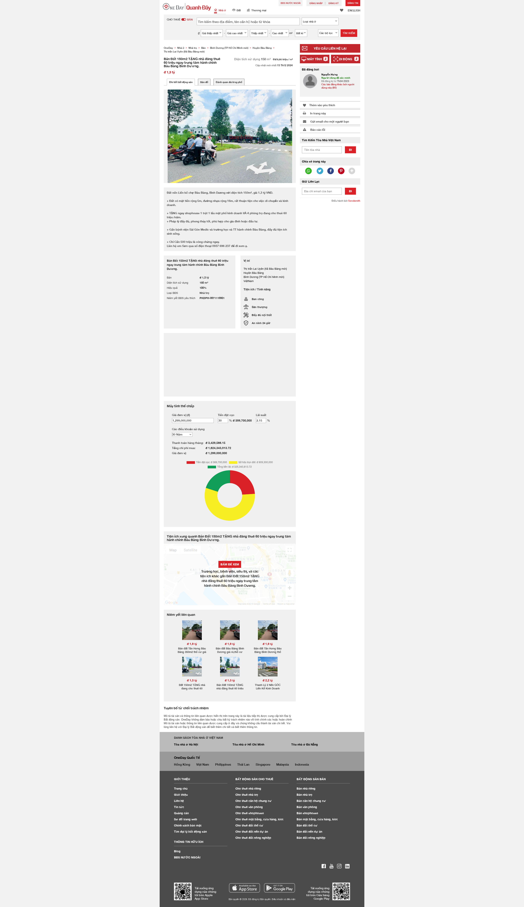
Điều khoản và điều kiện (283, 899)
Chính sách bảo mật (187, 825)
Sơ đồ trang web (185, 819)
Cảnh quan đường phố (229, 82)
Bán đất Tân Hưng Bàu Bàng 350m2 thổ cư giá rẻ (192, 652)
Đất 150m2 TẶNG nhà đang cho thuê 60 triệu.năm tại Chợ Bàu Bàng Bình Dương (192, 690)
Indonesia (302, 764)
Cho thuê (248, 788)
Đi (350, 149)
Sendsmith (354, 200)
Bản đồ (204, 82)
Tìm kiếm (349, 33)
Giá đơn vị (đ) (181, 415)
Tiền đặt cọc (226, 415)
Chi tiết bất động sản (181, 82)
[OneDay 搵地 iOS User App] (244, 887)
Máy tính (314, 59)
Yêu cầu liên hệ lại (330, 48)
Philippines (223, 764)
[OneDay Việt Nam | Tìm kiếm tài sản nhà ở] (187, 7)
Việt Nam (202, 764)
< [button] (172, 136)
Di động (345, 59)
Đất (239, 10)
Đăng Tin (353, 3)
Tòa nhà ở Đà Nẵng (304, 744)
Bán (306, 788)
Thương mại (258, 10)
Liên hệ (179, 800)
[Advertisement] (330, 268)
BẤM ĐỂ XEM (229, 564)
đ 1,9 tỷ (192, 644)
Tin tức (179, 807)
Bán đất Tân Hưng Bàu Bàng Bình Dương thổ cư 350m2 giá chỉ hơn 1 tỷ (267, 653)
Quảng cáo (181, 813)
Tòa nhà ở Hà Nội (186, 744)
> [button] (287, 136)
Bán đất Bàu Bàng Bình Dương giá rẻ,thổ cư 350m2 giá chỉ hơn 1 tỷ (230, 652)
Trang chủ (181, 788)
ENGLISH (354, 10)
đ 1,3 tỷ (192, 680)
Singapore (263, 764)
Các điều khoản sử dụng (188, 429)
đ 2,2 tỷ (268, 680)
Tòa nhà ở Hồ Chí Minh (248, 744)
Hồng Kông (182, 764)
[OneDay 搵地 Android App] (279, 887)
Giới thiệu (181, 794)
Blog (177, 851)
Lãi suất (261, 415)
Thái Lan (243, 764)
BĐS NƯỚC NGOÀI (290, 3)
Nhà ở (222, 10)
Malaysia (282, 764)
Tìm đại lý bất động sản (190, 831)
